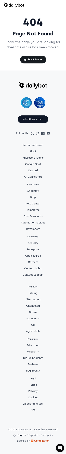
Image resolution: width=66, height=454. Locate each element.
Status (33, 312)
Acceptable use (33, 403)
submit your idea (33, 119)
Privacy (33, 391)
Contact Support (33, 274)
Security (33, 243)
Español (33, 435)
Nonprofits (33, 351)
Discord (33, 170)
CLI (33, 324)
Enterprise (33, 249)
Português (47, 435)
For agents (33, 318)
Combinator (41, 440)
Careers (33, 262)
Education (33, 345)
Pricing (33, 293)
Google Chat (33, 164)
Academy (33, 190)
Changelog (33, 305)
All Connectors (33, 176)
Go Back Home (33, 59)
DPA (33, 410)
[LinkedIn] (43, 133)
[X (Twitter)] (32, 133)
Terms (33, 384)
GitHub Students (33, 358)
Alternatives (33, 299)
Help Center (33, 203)
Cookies (33, 397)
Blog (33, 197)
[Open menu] (59, 4)
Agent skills (33, 331)
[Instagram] (37, 133)
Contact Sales (33, 268)
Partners (33, 364)
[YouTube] (48, 133)
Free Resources (33, 216)
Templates (33, 209)
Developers (33, 229)
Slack (33, 151)
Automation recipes (33, 222)
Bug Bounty (33, 370)
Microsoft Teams (33, 157)
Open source (33, 255)
